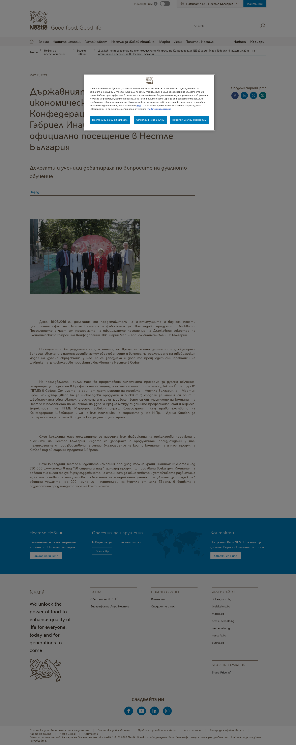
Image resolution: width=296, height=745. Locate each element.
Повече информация (159, 108)
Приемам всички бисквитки (189, 119)
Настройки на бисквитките (110, 119)
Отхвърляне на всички (150, 119)
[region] (149, 103)
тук (139, 105)
